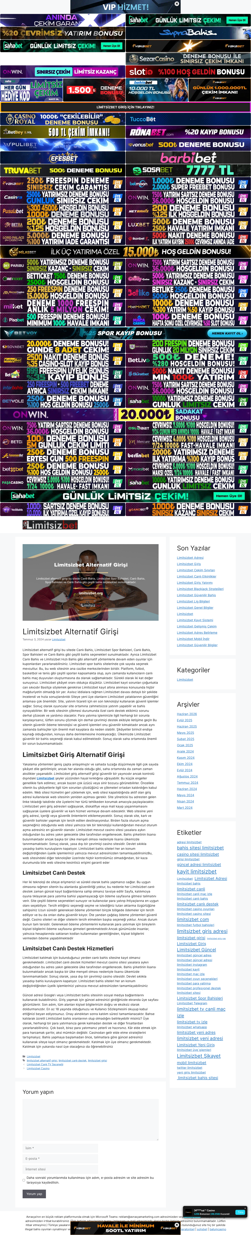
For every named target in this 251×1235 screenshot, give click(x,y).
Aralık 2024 (185, 751)
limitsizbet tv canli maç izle (201, 1012)
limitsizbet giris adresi (202, 931)
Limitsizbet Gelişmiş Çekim (197, 626)
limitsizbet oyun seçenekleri (197, 979)
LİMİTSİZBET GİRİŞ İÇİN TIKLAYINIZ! (125, 107)
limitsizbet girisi (97, 1060)
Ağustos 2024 (187, 776)
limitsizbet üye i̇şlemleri (194, 1050)
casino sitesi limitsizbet (198, 854)
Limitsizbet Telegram (192, 1003)
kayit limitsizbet (197, 871)
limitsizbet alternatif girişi (42, 1060)
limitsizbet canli (191, 889)
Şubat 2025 (185, 739)
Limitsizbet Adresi (190, 558)
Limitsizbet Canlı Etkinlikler (196, 576)
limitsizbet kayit (188, 969)
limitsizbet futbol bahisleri (195, 925)
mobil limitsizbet (191, 1062)
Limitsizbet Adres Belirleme (197, 632)
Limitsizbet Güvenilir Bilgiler (197, 645)
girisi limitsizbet (188, 859)
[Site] (62, 183)
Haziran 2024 (187, 789)
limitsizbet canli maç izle (194, 894)
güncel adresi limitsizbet (199, 864)
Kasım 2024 (186, 758)
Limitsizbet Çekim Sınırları (196, 570)
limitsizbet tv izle (192, 1022)
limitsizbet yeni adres (196, 1032)
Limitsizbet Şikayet (199, 1056)
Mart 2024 (185, 807)
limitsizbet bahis (188, 883)
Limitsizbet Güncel (196, 949)
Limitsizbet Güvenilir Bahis (196, 595)
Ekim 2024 (185, 764)
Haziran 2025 (187, 726)
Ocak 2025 (185, 745)
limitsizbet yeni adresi (200, 1038)
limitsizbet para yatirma (194, 983)
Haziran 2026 (187, 714)
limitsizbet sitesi (188, 993)
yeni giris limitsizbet (191, 1072)
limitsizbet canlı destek (73, 1060)
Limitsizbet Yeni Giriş (196, 1045)
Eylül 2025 (184, 720)
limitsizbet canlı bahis (192, 898)
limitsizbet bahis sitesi (197, 1077)
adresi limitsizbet (189, 842)
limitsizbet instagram (192, 965)
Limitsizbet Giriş (189, 564)
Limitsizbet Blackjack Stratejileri (200, 589)
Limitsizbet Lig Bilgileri (193, 601)
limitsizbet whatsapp (192, 1027)
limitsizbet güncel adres (194, 955)
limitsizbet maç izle (191, 974)
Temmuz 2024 (187, 783)
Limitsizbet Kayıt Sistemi (195, 620)
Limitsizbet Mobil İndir (193, 639)
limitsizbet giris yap (216, 938)
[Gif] (125, 252)
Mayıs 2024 (185, 795)
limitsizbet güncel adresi (194, 960)
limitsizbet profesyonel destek (199, 988)
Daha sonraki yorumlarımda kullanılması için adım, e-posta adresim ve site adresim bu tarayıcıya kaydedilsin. (90, 1180)
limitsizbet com (193, 919)
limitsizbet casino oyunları (195, 909)
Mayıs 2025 (185, 733)
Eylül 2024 (184, 770)
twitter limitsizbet (189, 1068)
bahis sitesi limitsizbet (200, 847)
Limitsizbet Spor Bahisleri (200, 998)
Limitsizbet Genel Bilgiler (195, 608)
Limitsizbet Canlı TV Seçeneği (45, 1064)
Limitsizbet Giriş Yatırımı (195, 583)
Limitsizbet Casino (38, 1068)
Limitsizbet (33, 1056)
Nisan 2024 (185, 801)
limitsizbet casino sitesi (194, 914)
